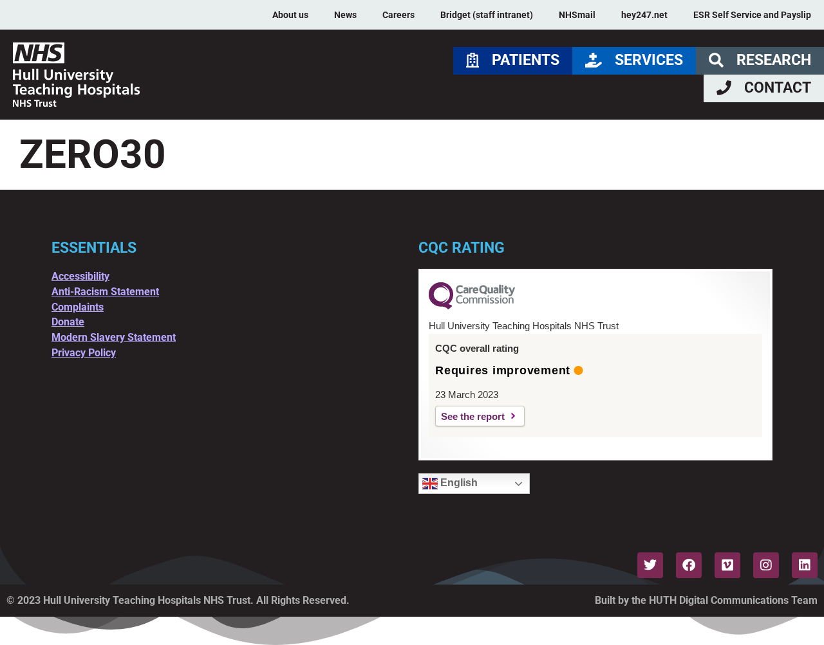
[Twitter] (650, 565)
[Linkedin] (805, 565)
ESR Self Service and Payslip (752, 15)
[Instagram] (766, 565)
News (345, 15)
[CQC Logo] (472, 306)
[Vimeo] (727, 565)
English (458, 482)
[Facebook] (689, 565)
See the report (473, 416)
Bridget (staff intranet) (486, 15)
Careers (398, 15)
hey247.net (644, 15)
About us (290, 15)
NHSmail (577, 15)
